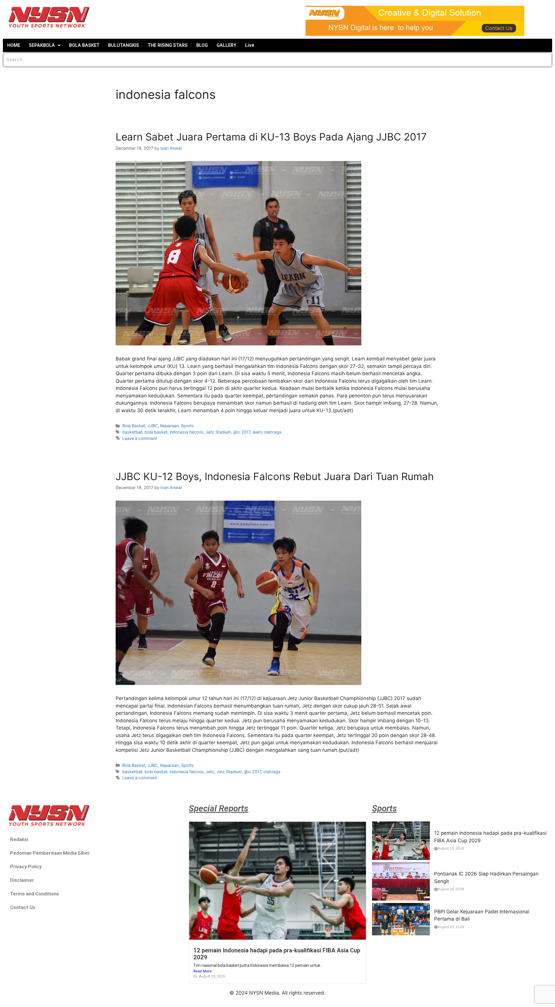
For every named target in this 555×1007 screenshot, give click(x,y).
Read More (202, 971)
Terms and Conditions (34, 894)
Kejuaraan (169, 425)
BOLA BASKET (84, 45)
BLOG (202, 45)
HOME (13, 45)
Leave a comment (139, 438)
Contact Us (22, 907)
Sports (187, 425)
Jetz (210, 771)
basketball (132, 432)
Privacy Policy (26, 866)
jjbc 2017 (242, 432)
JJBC (152, 425)
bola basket (156, 432)
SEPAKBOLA (42, 45)
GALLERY (226, 45)
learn (257, 432)
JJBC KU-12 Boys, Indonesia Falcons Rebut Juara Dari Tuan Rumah (275, 476)
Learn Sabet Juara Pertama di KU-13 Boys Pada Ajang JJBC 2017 (271, 137)
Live (249, 45)
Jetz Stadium (218, 432)
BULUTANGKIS (123, 45)
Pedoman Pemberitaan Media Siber (50, 853)
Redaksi (19, 839)
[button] (45, 45)
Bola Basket (133, 425)
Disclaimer (22, 880)
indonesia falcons (187, 432)
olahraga (272, 432)
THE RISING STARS (168, 45)
